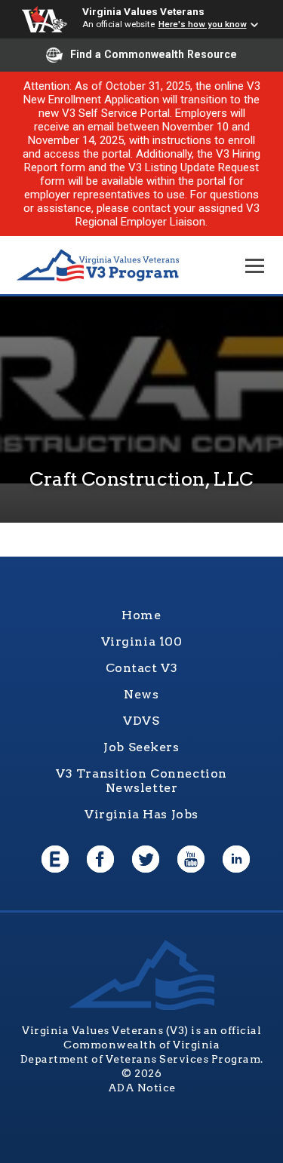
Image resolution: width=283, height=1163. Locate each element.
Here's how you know (202, 24)
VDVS (141, 720)
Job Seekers (141, 747)
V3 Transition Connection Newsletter (141, 780)
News (141, 694)
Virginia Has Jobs (141, 814)
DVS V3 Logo (98, 266)
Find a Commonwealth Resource (153, 54)
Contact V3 (142, 668)
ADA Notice (142, 1088)
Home (141, 615)
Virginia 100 (142, 641)
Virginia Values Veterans (143, 11)
